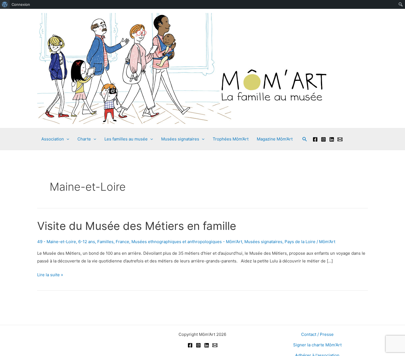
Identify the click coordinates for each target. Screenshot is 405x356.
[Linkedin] (331, 139)
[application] (66, 139)
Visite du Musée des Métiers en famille (136, 226)
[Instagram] (323, 139)
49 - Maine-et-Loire (56, 241)
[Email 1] (339, 139)
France (122, 241)
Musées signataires (263, 241)
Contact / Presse (317, 334)
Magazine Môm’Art (275, 139)
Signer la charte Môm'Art (317, 344)
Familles (105, 241)
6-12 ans (86, 241)
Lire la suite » (50, 275)
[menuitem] (5, 4)
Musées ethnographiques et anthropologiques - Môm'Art (186, 241)
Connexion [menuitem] (21, 4)
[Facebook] (315, 139)
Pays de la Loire (300, 241)
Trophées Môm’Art (231, 139)
